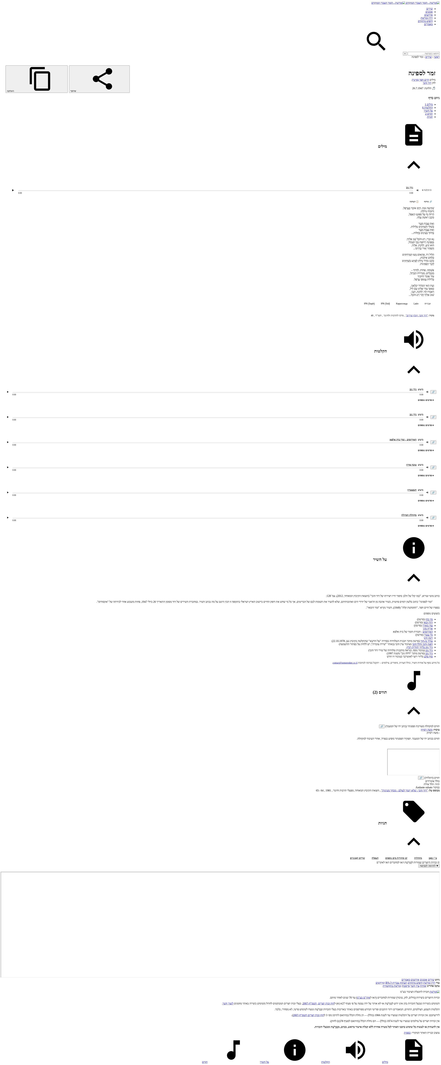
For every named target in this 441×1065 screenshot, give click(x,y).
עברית (428, 303)
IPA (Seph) (369, 303)
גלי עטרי (428, 634)
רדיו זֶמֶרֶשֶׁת (429, 982)
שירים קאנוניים (357, 858)
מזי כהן (429, 619)
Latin (416, 303)
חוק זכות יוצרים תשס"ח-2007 (308, 1015)
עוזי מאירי (427, 625)
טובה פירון (411, 464)
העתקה (11, 91)
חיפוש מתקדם (425, 21)
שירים (429, 8)
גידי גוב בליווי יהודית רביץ (419, 647)
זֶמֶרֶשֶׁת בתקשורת (392, 985)
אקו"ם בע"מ (363, 997)
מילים (429, 104)
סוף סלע (428, 656)
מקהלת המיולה (409, 515)
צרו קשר (414, 985)
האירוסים (428, 631)
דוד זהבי (427, 82)
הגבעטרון (412, 490)
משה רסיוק (426, 729)
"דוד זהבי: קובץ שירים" (417, 315)
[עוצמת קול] (417, 190)
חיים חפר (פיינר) (420, 79)
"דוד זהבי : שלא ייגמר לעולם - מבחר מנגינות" (404, 790)
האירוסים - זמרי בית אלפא (403, 439)
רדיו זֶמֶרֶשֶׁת (427, 18)
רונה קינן (428, 637)
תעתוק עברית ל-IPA (396, 982)
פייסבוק (406, 985)
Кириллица (401, 303)
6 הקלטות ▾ (426, 190)
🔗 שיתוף (428, 201)
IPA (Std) (385, 303)
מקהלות (418, 858)
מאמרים (428, 24)
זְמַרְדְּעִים (380, 982)
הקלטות (427, 107)
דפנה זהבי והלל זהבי (422, 644)
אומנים (429, 11)
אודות (423, 985)
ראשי (437, 56)
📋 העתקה (414, 201)
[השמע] (8, 392)
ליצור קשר (228, 1003)
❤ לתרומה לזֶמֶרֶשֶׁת (429, 866)
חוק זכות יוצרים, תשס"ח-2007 (318, 1003)
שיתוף (73, 91)
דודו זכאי (428, 622)
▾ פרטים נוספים (426, 400)
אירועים (428, 14)
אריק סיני (428, 628)
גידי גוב (409, 187)
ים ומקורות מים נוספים (396, 858)
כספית (407, 1032)
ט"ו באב (433, 858)
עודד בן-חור (427, 641)
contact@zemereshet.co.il (345, 663)
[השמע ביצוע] (13, 190)
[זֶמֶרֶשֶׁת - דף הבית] (435, 991)
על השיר (428, 110)
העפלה (375, 858)
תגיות (430, 116)
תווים (429, 113)
